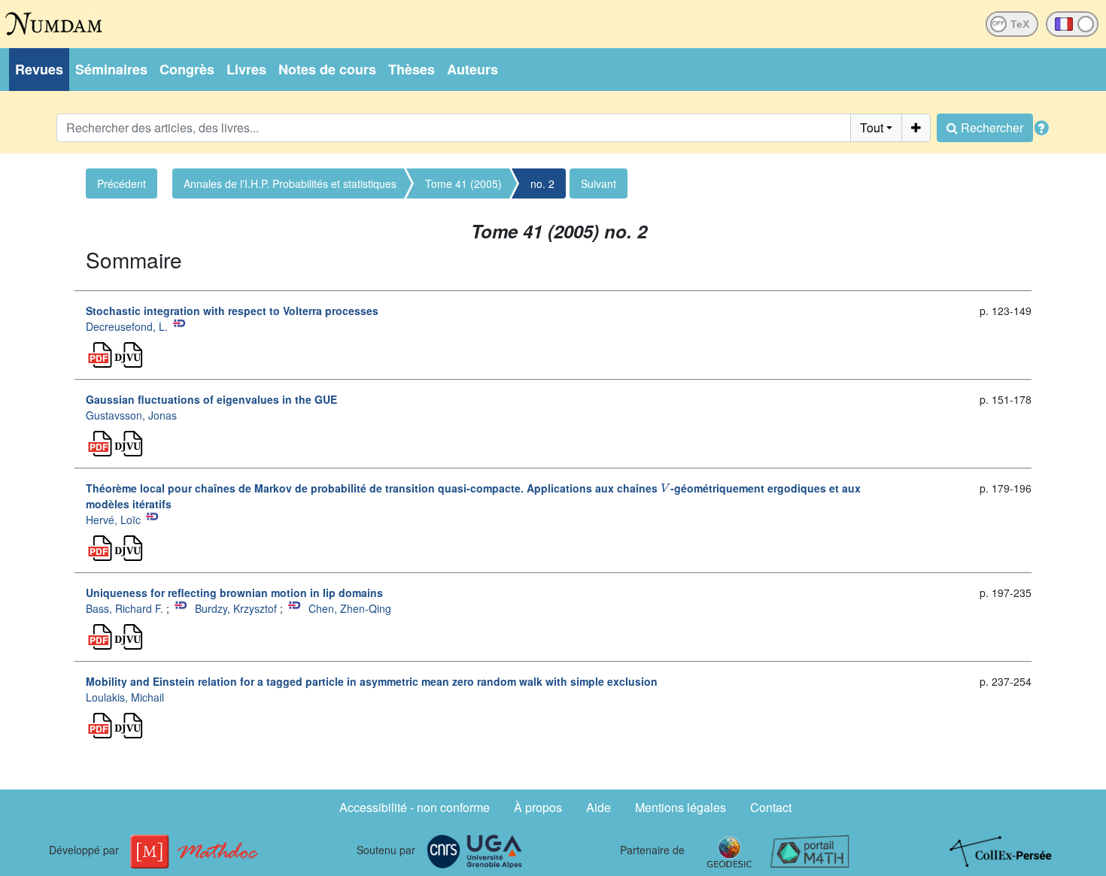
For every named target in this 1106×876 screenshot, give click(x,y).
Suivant (598, 183)
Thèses (411, 69)
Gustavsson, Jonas (131, 415)
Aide (598, 807)
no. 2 (542, 183)
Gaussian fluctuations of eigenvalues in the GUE (211, 399)
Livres (246, 69)
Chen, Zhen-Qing (349, 608)
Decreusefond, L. (127, 326)
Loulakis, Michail (125, 697)
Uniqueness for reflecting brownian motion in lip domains (234, 592)
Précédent (121, 183)
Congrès (187, 69)
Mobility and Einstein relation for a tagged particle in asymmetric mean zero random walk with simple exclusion (372, 681)
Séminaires (111, 69)
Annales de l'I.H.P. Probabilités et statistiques (290, 183)
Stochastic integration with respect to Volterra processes (232, 310)
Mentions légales (680, 807)
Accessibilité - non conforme (414, 807)
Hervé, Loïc (113, 519)
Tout (871, 127)
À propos (538, 807)
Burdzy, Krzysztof (236, 608)
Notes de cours (327, 69)
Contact (771, 807)
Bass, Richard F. (124, 608)
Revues (39, 69)
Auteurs (472, 69)
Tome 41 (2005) (463, 183)
